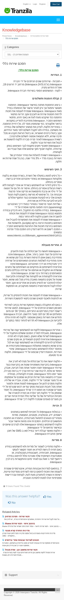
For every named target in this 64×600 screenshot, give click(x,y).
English (26, 4)
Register (42, 4)
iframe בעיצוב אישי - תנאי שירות (19, 523)
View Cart (56, 4)
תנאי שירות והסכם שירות (39, 36)
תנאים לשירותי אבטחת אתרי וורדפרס (21, 540)
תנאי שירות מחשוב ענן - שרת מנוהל (20, 550)
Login (35, 4)
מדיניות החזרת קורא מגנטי (17, 530)
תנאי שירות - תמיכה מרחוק (17, 516)
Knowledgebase (21, 36)
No (13, 502)
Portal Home (7, 36)
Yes (48, 496)
